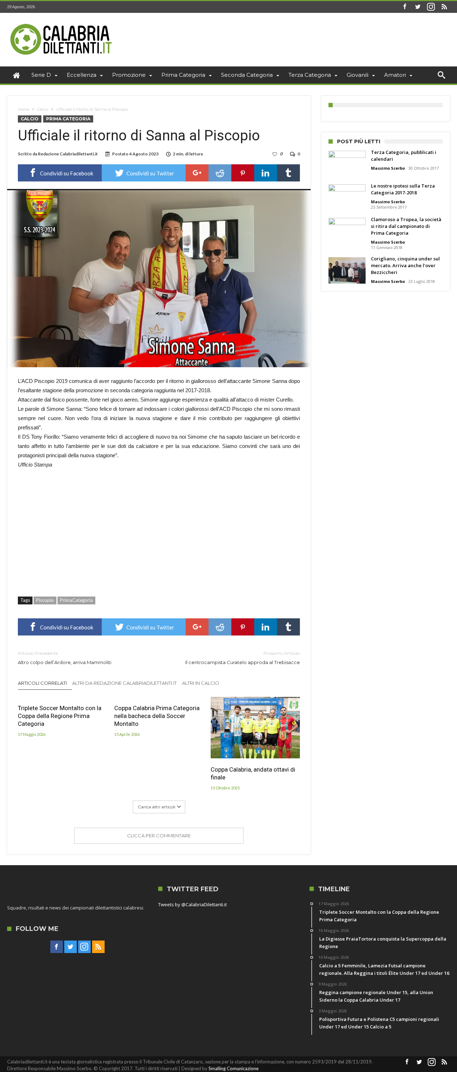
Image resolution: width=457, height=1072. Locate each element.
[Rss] (444, 7)
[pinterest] (242, 172)
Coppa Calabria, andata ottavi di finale (253, 773)
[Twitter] (417, 7)
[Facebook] (404, 7)
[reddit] (220, 172)
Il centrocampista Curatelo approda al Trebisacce (242, 657)
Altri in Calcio (200, 683)
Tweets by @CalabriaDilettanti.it (192, 904)
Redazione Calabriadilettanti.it (68, 153)
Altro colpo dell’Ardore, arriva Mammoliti (64, 657)
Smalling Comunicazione (233, 1068)
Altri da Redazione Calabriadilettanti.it (124, 683)
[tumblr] (288, 172)
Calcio (42, 109)
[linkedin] (265, 172)
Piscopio (45, 600)
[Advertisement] (159, 529)
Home (23, 109)
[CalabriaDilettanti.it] (61, 23)
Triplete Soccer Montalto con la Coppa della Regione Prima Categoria (59, 715)
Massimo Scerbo (388, 168)
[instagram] (431, 7)
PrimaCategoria (76, 600)
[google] (197, 172)
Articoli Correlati (42, 683)
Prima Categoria (68, 118)
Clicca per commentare (159, 835)
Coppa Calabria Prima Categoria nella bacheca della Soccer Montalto (157, 715)
